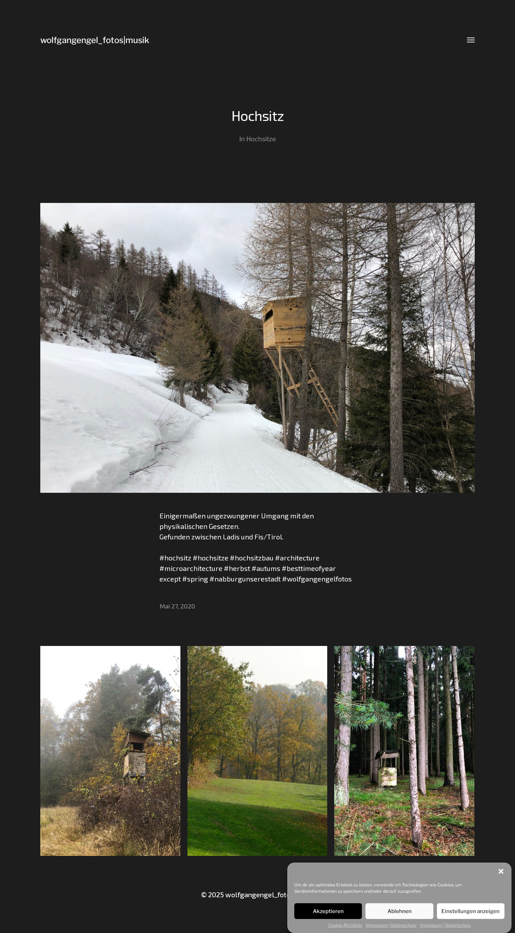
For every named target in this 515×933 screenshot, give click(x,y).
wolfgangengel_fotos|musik (94, 40)
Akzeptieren (328, 911)
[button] (500, 871)
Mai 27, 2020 (177, 606)
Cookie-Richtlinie (345, 925)
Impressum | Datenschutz (391, 925)
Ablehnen (399, 911)
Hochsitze (261, 139)
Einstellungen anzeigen (470, 911)
